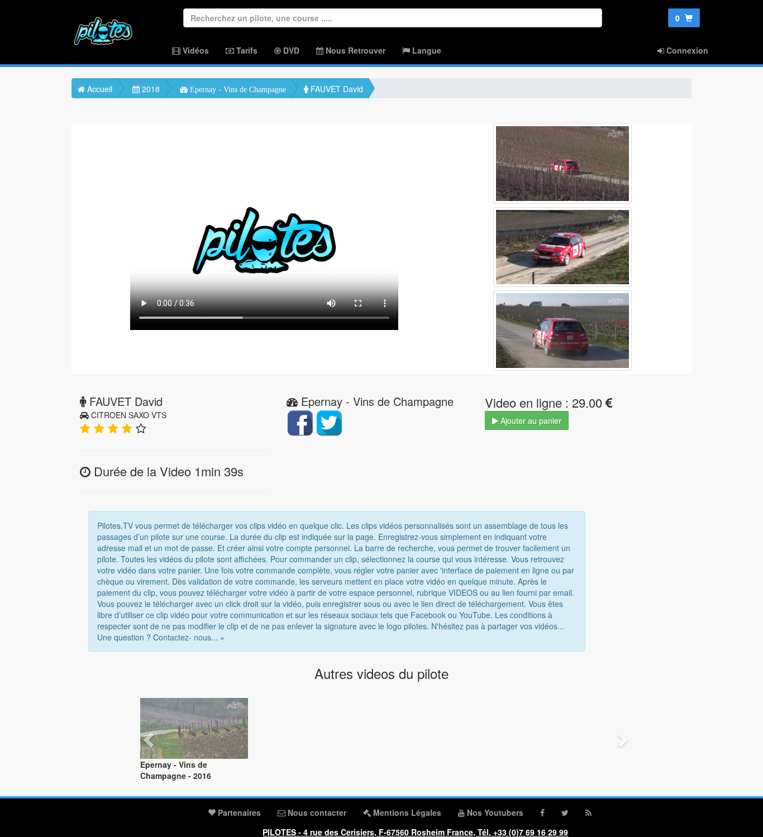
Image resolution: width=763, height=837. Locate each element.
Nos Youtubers (494, 812)
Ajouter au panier (529, 420)
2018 (150, 88)
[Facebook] (542, 812)
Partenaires (238, 812)
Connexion (686, 50)
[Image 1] (562, 163)
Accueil (98, 88)
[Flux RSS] (588, 812)
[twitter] (565, 812)
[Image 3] (562, 330)
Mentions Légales (406, 812)
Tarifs (245, 50)
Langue (425, 50)
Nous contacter (315, 812)
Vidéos (194, 50)
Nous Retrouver (354, 50)
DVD (290, 50)
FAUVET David (335, 88)
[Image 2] (562, 247)
